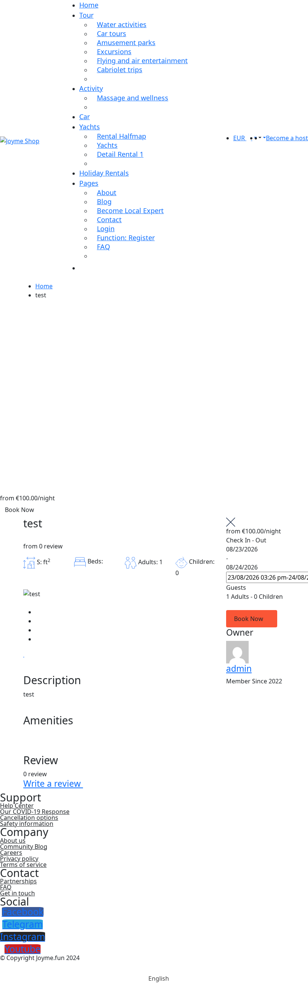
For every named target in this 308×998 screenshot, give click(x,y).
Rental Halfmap (121, 136)
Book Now (19, 510)
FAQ (103, 246)
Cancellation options (29, 817)
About (106, 192)
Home (88, 4)
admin (239, 668)
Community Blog (23, 846)
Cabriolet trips (119, 69)
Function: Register (126, 237)
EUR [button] (239, 138)
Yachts (89, 126)
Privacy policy (19, 858)
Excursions (114, 51)
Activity (91, 88)
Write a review (53, 783)
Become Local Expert (130, 210)
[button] (259, 137)
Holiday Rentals (104, 172)
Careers (11, 852)
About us (13, 840)
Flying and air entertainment (142, 60)
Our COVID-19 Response (34, 811)
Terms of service (23, 864)
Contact (109, 219)
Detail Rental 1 (120, 154)
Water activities (121, 24)
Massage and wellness (132, 97)
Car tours (111, 33)
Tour (86, 15)
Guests (236, 587)
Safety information (26, 823)
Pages (88, 183)
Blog (104, 201)
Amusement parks (126, 42)
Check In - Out (246, 540)
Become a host (287, 138)
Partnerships (18, 881)
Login (106, 228)
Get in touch (17, 893)
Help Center (17, 805)
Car (84, 116)
